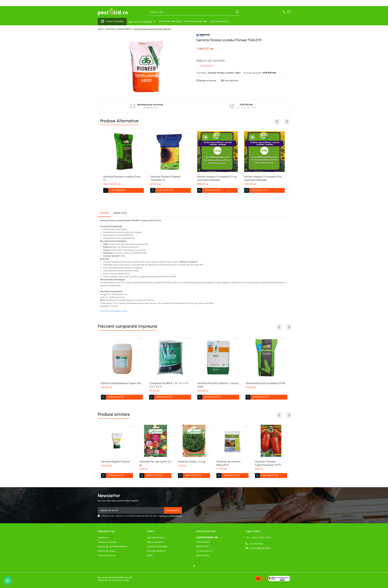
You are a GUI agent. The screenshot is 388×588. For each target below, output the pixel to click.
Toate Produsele (114, 21)
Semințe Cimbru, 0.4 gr (192, 461)
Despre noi (103, 537)
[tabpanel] (145, 64)
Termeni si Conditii (107, 542)
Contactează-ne (219, 21)
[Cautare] (237, 12)
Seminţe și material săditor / (119, 29)
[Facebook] (194, 566)
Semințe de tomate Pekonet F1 (228, 463)
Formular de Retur (156, 551)
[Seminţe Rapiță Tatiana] (117, 441)
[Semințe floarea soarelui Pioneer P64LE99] (145, 64)
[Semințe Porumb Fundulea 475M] (266, 358)
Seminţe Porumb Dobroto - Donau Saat (218, 385)
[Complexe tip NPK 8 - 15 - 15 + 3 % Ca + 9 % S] (170, 358)
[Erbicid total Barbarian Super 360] (122, 358)
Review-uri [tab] (120, 213)
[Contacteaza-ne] (284, 12)
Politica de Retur (155, 542)
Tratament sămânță (170, 21)
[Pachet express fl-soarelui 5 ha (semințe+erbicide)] (264, 151)
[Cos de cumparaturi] (288, 12)
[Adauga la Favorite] (141, 133)
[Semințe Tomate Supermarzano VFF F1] (271, 441)
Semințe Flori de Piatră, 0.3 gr (155, 463)
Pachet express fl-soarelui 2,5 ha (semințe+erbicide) (217, 178)
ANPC (150, 555)
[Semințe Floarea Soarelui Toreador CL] (170, 151)
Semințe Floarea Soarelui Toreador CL (165, 178)
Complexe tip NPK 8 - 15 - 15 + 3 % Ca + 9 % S (168, 385)
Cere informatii (230, 80)
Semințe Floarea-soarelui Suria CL (121, 178)
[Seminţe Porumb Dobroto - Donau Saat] (218, 358)
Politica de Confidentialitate (170, 516)
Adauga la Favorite (207, 80)
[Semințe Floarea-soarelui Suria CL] (123, 151)
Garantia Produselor (157, 546)
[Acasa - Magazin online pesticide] (113, 12)
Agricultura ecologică (140, 21)
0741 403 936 (256, 544)
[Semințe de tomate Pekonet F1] (232, 441)
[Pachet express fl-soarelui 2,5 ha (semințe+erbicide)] (217, 151)
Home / (101, 29)
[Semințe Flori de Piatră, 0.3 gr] (155, 441)
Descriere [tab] (104, 213)
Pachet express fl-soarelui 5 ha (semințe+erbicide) (262, 178)
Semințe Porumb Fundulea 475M (265, 383)
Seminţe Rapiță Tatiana (115, 461)
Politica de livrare (106, 551)
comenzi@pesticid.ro (260, 548)
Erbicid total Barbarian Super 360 (121, 383)
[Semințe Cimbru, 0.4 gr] (194, 441)
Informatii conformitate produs (113, 311)
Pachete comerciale (195, 21)
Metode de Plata (156, 537)
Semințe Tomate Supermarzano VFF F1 (268, 463)
